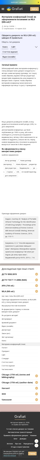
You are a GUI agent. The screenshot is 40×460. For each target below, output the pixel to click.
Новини (33, 435)
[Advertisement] (20, 103)
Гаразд (32, 453)
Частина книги (7, 369)
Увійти (34, 9)
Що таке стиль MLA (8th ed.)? (13, 296)
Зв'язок (10, 444)
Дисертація (6, 330)
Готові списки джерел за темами (20, 429)
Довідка (23, 439)
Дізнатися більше (9, 455)
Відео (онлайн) (9, 57)
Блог (15, 439)
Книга (5, 47)
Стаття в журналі (10, 52)
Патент (4, 348)
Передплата (28, 444)
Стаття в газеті (7, 362)
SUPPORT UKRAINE (18, 2)
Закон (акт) (6, 333)
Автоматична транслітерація (20, 432)
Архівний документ (9, 322)
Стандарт (5, 358)
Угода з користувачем (20, 447)
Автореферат (7, 319)
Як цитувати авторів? (10, 315)
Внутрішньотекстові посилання (14, 306)
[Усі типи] (36, 47)
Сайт (13, 47)
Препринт (5, 351)
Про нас (18, 444)
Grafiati (11, 26)
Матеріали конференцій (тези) (13, 344)
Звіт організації (7, 337)
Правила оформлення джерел (16, 435)
